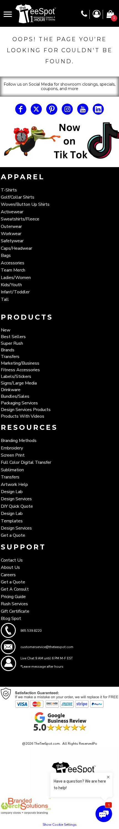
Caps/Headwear (16, 248)
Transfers (10, 357)
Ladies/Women (16, 278)
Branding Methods (19, 441)
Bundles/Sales (15, 396)
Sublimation (12, 470)
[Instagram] (67, 109)
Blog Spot (11, 618)
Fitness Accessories (20, 370)
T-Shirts (9, 190)
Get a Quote (13, 535)
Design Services (16, 499)
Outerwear (11, 226)
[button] (59, 141)
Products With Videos (22, 416)
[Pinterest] (51, 109)
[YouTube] (82, 109)
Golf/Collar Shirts (17, 197)
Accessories (12, 263)
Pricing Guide (13, 597)
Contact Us (12, 560)
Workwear (11, 234)
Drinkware (10, 390)
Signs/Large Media (19, 383)
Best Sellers (13, 337)
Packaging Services (19, 403)
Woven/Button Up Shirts (25, 204)
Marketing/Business (20, 363)
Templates (12, 521)
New (5, 330)
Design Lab (12, 492)
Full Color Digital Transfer (26, 462)
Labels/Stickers (16, 376)
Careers (8, 575)
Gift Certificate (15, 611)
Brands (7, 350)
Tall (5, 299)
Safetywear (12, 241)
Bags (6, 255)
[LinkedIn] (98, 109)
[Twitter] (36, 109)
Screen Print (13, 455)
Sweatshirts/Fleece (20, 219)
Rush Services (14, 604)
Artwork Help (14, 484)
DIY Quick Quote (17, 506)
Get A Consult (15, 589)
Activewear (12, 212)
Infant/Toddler (15, 292)
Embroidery (12, 448)
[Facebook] (20, 109)
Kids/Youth (11, 285)
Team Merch (13, 270)
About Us (10, 567)
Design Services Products (26, 410)
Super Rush (12, 343)
